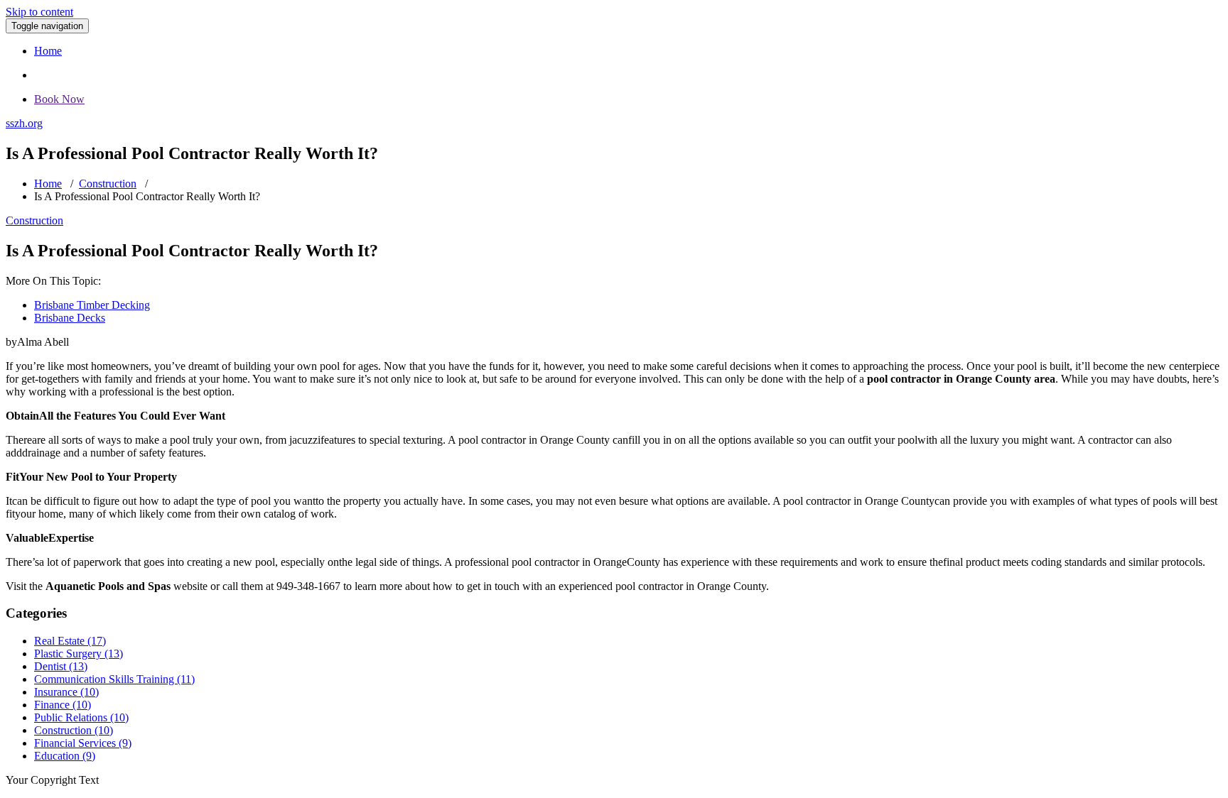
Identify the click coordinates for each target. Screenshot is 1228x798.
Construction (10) (73, 730)
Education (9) (64, 756)
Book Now (59, 99)
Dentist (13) (60, 666)
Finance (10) (62, 705)
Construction (107, 183)
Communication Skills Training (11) (114, 679)
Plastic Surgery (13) (78, 653)
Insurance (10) (66, 692)
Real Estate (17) (70, 641)
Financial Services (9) (82, 743)
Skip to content (39, 12)
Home (48, 51)
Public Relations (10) (81, 717)
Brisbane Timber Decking (92, 305)
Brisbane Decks (69, 318)
